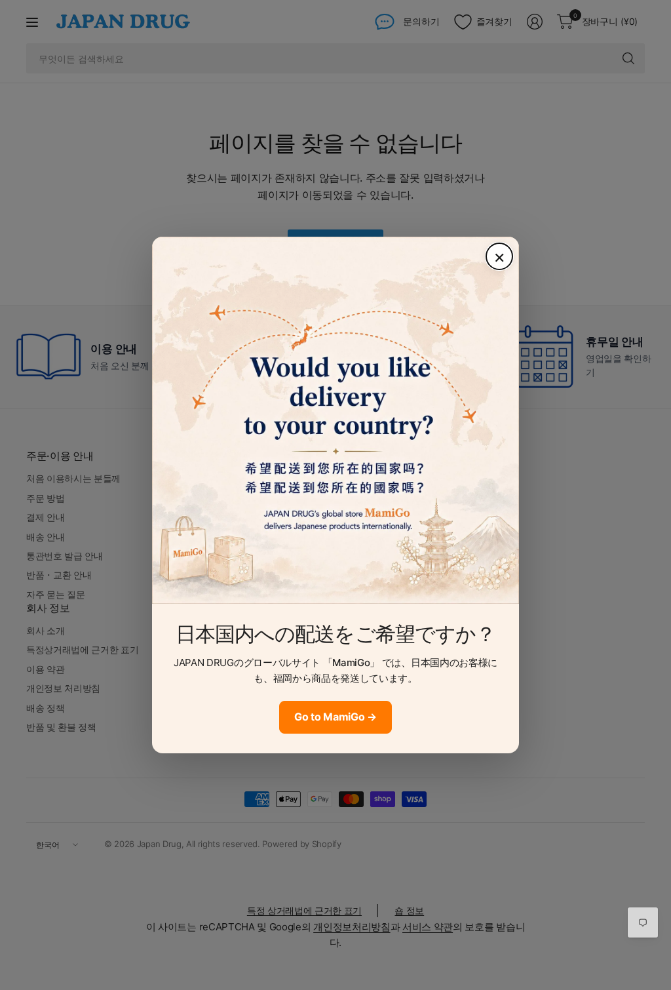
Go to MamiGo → (335, 716)
